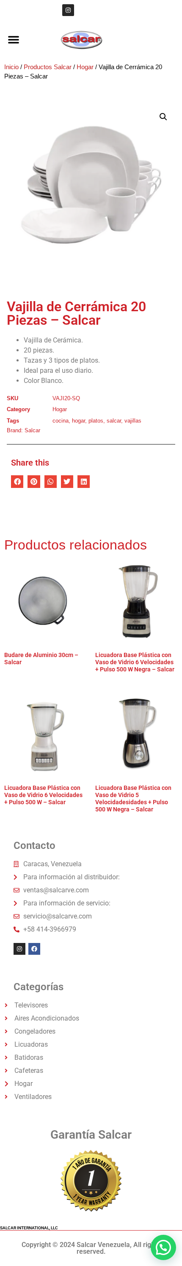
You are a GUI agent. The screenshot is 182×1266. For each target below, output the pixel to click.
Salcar (32, 430)
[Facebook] (34, 949)
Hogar (85, 67)
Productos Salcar (48, 67)
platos (95, 421)
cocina (60, 421)
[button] (13, 39)
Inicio (11, 67)
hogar (78, 421)
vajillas (132, 421)
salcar (114, 421)
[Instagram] (68, 10)
